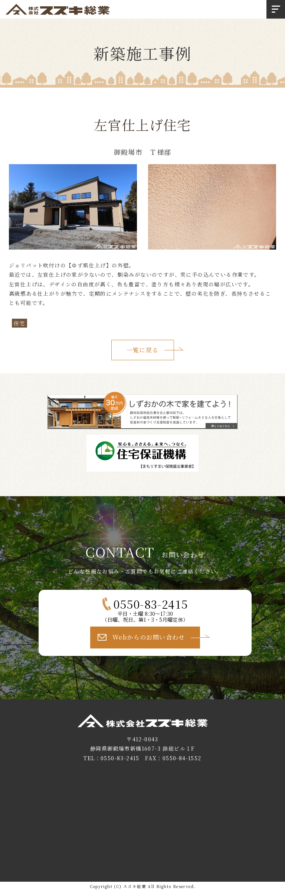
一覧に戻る (143, 350)
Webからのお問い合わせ (148, 637)
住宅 (19, 323)
